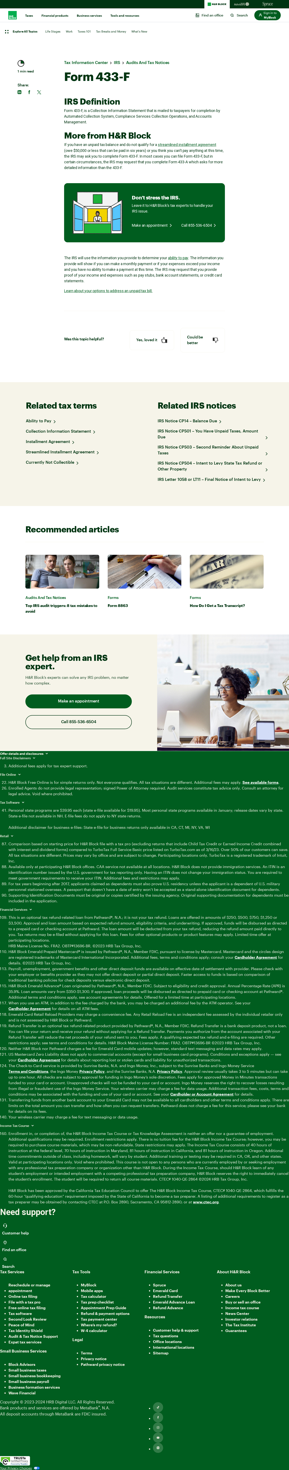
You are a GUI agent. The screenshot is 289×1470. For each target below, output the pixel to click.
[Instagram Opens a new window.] (158, 1427)
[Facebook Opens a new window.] (158, 1417)
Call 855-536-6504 (196, 225)
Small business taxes (27, 1370)
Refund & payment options (105, 1313)
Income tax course (242, 1307)
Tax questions (165, 1336)
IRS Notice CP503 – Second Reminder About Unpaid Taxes (208, 450)
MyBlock (88, 1285)
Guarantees (236, 1330)
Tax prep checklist (97, 1302)
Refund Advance (168, 1307)
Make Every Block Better (247, 1290)
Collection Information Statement (58, 432)
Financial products (54, 15)
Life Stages (53, 31)
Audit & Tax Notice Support (33, 1336)
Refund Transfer (167, 1296)
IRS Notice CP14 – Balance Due (187, 421)
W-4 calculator (94, 1330)
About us (233, 1285)
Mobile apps (92, 1290)
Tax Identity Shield (25, 1330)
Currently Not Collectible (50, 463)
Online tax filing (22, 1296)
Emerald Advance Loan (174, 1302)
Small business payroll (28, 1381)
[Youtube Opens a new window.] (158, 1438)
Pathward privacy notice (103, 1364)
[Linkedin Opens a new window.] (158, 1448)
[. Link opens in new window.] (15, 1461)
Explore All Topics (25, 31)
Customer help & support (176, 1330)
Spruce (159, 1285)
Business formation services (34, 1387)
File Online (8, 774)
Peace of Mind (21, 1325)
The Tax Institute (240, 1325)
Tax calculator (93, 1296)
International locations (173, 1347)
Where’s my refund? (99, 1325)
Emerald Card (165, 1290)
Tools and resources (124, 15)
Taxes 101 (84, 31)
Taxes (29, 15)
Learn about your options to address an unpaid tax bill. (108, 291)
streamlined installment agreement (187, 144)
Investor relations (241, 1319)
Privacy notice (94, 1358)
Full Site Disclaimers (16, 758)
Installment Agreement (48, 442)
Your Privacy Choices (16, 1468)
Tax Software (10, 802)
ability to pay (178, 258)
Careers (232, 1296)
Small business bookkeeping (34, 1375)
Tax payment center (99, 1319)
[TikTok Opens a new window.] (158, 1407)
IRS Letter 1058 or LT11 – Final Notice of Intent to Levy (209, 480)
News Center (237, 1313)
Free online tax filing (26, 1307)
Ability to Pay (38, 421)
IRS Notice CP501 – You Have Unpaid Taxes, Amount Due (208, 434)
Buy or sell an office (243, 1302)
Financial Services (14, 909)
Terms (86, 1353)
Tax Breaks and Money (111, 31)
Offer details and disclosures (22, 753)
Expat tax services (24, 1342)
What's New (139, 31)
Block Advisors (21, 1364)
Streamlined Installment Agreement (60, 452)
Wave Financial (22, 1393)
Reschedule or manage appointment (29, 1288)
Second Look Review (27, 1319)
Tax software (20, 1313)
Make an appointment (150, 225)
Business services (89, 15)
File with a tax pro (24, 1302)
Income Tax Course (15, 1126)
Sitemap (160, 1353)
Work (69, 31)
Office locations (167, 1342)
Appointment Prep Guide (103, 1307)
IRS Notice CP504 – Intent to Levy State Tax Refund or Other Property (210, 466)
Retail (5, 836)
